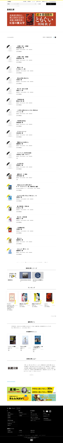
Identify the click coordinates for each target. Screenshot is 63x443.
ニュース (33, 1)
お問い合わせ (38, 1)
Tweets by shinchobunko (11, 381)
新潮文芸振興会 (46, 418)
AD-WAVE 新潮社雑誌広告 (52, 1)
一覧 (19, 408)
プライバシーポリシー (28, 435)
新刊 (31, 412)
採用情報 (29, 1)
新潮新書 (9, 417)
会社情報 (24, 1)
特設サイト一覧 (33, 420)
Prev (7, 19)
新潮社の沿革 (33, 430)
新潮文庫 (9, 415)
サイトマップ (43, 435)
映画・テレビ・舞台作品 (34, 417)
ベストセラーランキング (34, 415)
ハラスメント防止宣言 (35, 435)
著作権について (44, 1)
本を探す (9, 412)
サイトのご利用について (21, 435)
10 (37, 262)
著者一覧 (9, 425)
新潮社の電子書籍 (10, 420)
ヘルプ (40, 435)
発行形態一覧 (10, 423)
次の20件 (40, 262)
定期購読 (20, 415)
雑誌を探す (21, 412)
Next (55, 19)
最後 (45, 262)
